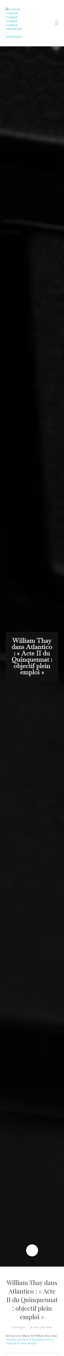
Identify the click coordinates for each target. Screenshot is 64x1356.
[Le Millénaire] (14, 23)
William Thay (43, 1327)
